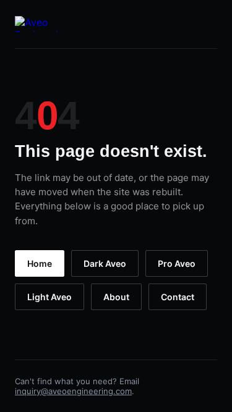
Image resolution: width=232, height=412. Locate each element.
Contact (177, 297)
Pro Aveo (176, 263)
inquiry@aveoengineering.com (73, 391)
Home (39, 263)
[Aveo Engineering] (42, 24)
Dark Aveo (105, 263)
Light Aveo (49, 297)
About (116, 297)
